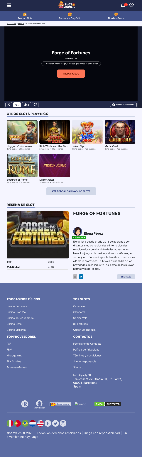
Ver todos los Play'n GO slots (71, 191)
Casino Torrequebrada (20, 317)
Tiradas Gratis (116, 18)
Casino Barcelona (17, 306)
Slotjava (11, 24)
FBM (9, 349)
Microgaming (14, 355)
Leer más (126, 276)
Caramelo (79, 306)
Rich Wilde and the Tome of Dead (59, 146)
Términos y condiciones (87, 355)
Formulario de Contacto (87, 343)
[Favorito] (35, 104)
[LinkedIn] (81, 276)
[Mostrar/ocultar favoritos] (131, 5)
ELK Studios (14, 361)
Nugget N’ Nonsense (19, 146)
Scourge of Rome (17, 179)
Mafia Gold (111, 146)
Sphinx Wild (80, 317)
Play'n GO (72, 58)
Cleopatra (79, 312)
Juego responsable (84, 361)
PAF (9, 343)
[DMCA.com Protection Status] (108, 404)
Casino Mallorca (16, 329)
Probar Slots (25, 18)
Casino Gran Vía (16, 312)
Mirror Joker (46, 179)
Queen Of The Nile (84, 329)
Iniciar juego (71, 73)
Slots (21, 24)
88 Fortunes (80, 323)
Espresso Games (17, 367)
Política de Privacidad (86, 349)
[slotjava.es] (67, 5)
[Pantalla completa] (8, 104)
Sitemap (78, 367)
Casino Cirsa (14, 323)
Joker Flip (78, 146)
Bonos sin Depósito (69, 18)
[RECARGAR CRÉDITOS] (17, 104)
